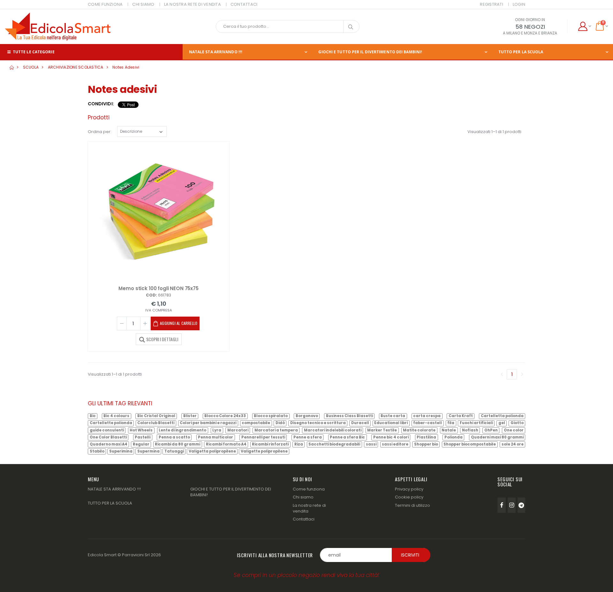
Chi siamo (303, 497)
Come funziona (309, 489)
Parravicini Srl (136, 555)
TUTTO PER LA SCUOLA (520, 52)
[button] (584, 26)
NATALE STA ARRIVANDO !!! (215, 52)
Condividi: (101, 103)
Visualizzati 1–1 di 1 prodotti (494, 132)
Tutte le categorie (33, 52)
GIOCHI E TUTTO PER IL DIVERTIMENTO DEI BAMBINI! (370, 52)
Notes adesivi (125, 67)
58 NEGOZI (530, 27)
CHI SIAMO (143, 4)
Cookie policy (409, 497)
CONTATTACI (244, 4)
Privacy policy (409, 489)
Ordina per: (99, 132)
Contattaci (303, 519)
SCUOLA (31, 67)
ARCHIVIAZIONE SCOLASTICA (75, 67)
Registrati (491, 4)
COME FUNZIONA (105, 4)
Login (519, 4)
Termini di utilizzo (412, 505)
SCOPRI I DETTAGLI (162, 339)
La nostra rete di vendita (309, 508)
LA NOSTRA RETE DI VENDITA (192, 4)
